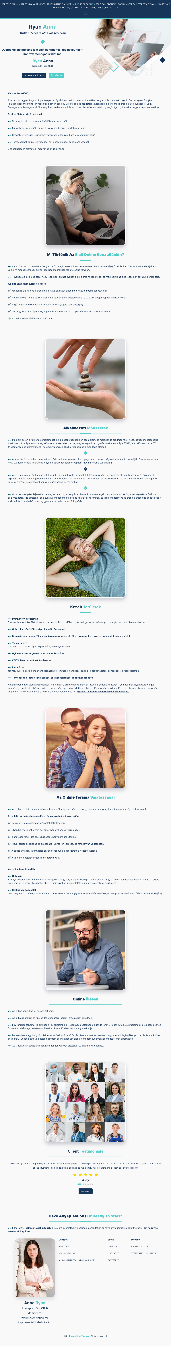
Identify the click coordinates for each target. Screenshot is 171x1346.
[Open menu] (85, 14)
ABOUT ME (96, 7)
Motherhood (61, 7)
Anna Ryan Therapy (80, 1336)
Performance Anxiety (60, 4)
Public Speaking (84, 4)
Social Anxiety (126, 4)
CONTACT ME (111, 7)
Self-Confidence (106, 4)
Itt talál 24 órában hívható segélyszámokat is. (103, 691)
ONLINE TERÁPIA (79, 7)
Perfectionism (9, 4)
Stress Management (33, 4)
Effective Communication (152, 4)
